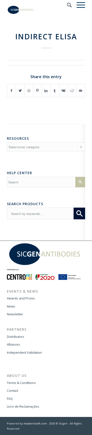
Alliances (13, 344)
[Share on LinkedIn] (46, 90)
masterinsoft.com (35, 423)
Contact (12, 390)
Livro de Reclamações (23, 406)
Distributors (15, 336)
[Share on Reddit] (72, 90)
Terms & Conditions (21, 383)
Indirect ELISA (46, 37)
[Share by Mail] (81, 90)
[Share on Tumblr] (55, 90)
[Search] (67, 5)
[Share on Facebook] (11, 90)
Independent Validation (24, 352)
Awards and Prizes (21, 298)
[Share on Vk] (63, 90)
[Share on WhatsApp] (29, 90)
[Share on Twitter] (20, 90)
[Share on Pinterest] (37, 90)
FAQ (10, 398)
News (11, 306)
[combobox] (40, 213)
